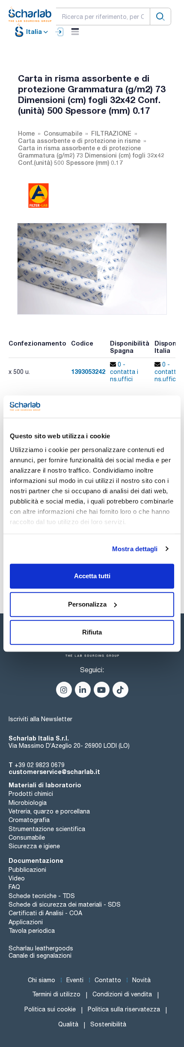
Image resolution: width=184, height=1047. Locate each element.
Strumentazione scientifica (47, 828)
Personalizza (87, 604)
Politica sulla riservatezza (124, 1009)
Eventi (74, 980)
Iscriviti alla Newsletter (40, 719)
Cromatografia (29, 819)
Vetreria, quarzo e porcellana (49, 811)
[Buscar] (160, 16)
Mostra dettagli (135, 548)
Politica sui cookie (50, 1009)
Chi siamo (41, 980)
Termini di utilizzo (56, 994)
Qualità (68, 1024)
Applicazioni (26, 922)
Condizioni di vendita (122, 994)
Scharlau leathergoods (41, 948)
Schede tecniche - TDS (42, 895)
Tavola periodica (32, 930)
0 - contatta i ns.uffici (124, 371)
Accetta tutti (92, 576)
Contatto (108, 980)
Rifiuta (92, 632)
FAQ (14, 886)
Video (17, 878)
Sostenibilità (108, 1024)
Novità (141, 980)
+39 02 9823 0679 (40, 765)
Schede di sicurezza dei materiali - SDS (65, 904)
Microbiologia (28, 802)
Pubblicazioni (27, 869)
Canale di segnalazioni (40, 955)
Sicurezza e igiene (34, 846)
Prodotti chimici (31, 793)
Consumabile (27, 837)
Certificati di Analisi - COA (45, 913)
